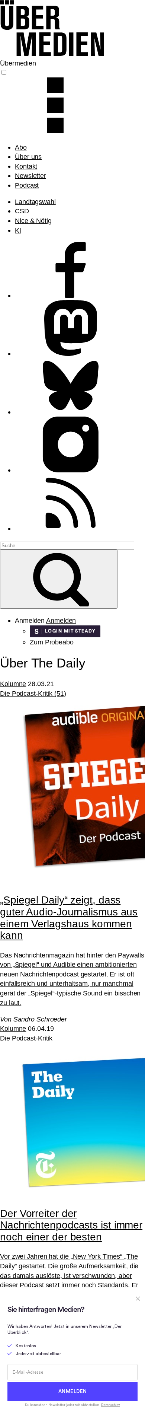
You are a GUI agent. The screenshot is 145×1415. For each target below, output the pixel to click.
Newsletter (30, 175)
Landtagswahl (35, 201)
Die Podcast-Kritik (26, 1038)
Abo (21, 147)
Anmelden (61, 620)
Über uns (28, 156)
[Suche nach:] (67, 545)
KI (18, 230)
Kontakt (26, 166)
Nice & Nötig (33, 220)
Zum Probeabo (52, 642)
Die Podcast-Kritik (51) (33, 693)
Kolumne (13, 684)
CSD (22, 211)
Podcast (27, 185)
